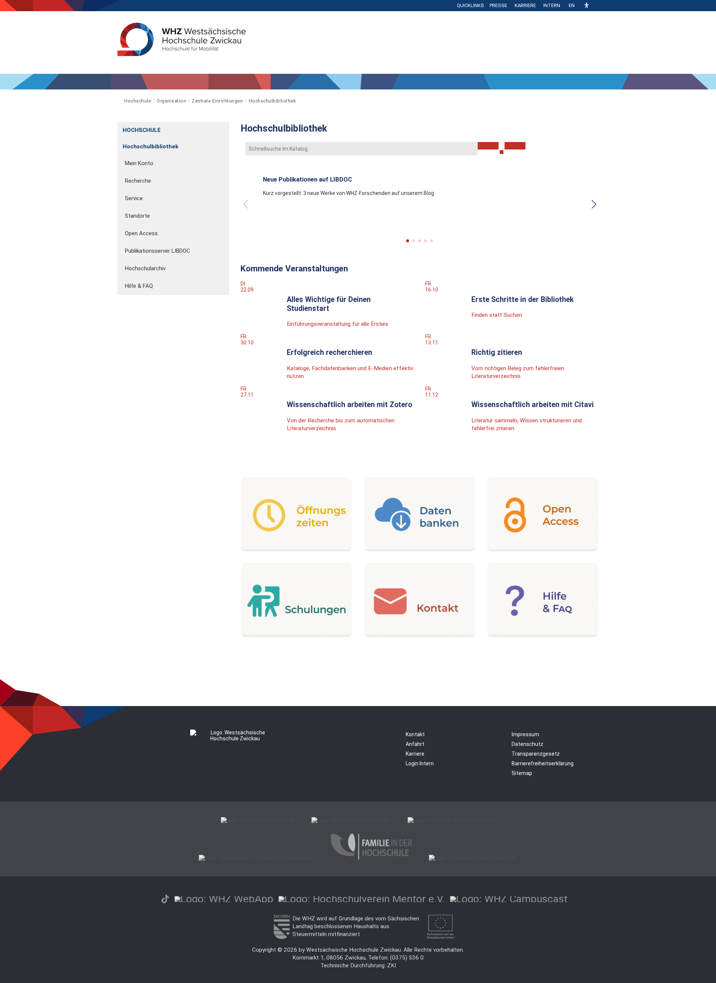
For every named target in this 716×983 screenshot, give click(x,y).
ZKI (391, 965)
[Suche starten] (501, 152)
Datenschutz (527, 744)
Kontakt (415, 734)
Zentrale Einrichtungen (217, 101)
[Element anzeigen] (225, 127)
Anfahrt (415, 744)
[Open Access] (543, 550)
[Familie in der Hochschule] (371, 858)
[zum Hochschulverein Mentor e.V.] (362, 899)
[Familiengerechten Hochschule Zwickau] (256, 858)
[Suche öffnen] (597, 6)
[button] (586, 6)
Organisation (171, 101)
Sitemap (522, 773)
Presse (498, 5)
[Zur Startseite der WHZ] (118, 101)
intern (551, 5)
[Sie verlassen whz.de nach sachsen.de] (281, 937)
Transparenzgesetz (536, 754)
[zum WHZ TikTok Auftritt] (165, 899)
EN (572, 5)
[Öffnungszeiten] (296, 550)
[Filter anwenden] (488, 145)
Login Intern (420, 763)
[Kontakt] (419, 636)
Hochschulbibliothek (272, 101)
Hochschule (137, 101)
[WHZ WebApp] (224, 899)
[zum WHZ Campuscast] (509, 899)
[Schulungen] (296, 636)
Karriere (525, 5)
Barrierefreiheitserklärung (543, 763)
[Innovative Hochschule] (258, 820)
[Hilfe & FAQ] (543, 636)
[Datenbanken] (419, 550)
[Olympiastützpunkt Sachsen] (473, 858)
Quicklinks (470, 5)
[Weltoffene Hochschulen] (351, 820)
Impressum (525, 734)
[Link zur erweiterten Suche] (515, 145)
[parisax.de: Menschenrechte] (452, 820)
